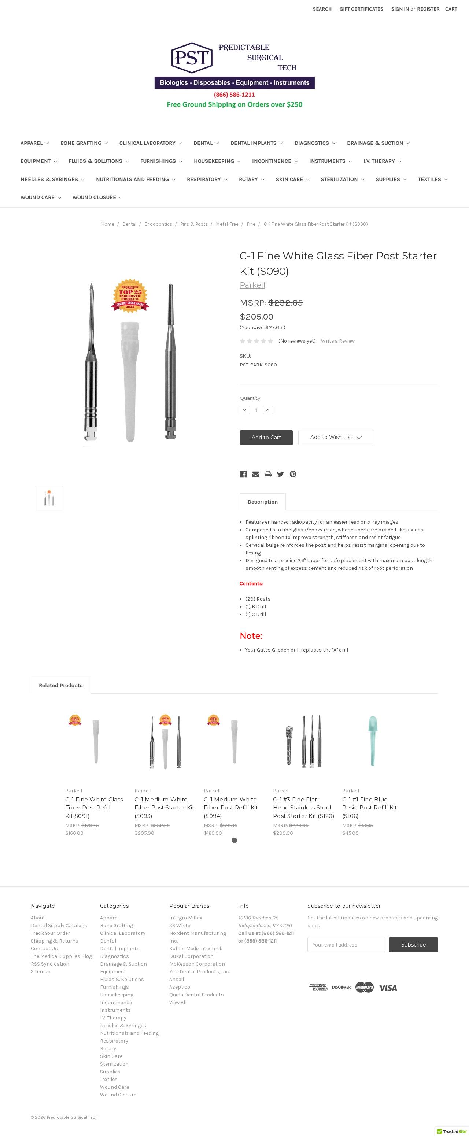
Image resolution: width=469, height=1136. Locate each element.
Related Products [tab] (61, 685)
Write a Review (338, 341)
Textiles (430, 179)
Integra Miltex (185, 918)
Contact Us (44, 948)
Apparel (32, 143)
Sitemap (41, 972)
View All (178, 1002)
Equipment (36, 161)
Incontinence (272, 161)
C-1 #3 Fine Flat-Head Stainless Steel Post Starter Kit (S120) (304, 807)
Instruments (328, 161)
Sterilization (340, 179)
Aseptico (179, 987)
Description (263, 501)
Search (322, 9)
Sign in (400, 9)
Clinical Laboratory (148, 143)
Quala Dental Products (196, 995)
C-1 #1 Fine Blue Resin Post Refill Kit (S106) (369, 807)
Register (428, 9)
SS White (179, 925)
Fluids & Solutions (96, 161)
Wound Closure (95, 197)
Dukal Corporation (191, 956)
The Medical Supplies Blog (61, 956)
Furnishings (158, 161)
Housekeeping (215, 161)
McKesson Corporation (197, 964)
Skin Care (290, 179)
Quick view (96, 742)
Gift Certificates (361, 9)
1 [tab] (234, 840)
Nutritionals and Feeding (133, 179)
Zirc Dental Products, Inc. (199, 972)
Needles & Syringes (50, 179)
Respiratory (204, 179)
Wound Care (38, 197)
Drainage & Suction (376, 143)
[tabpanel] (96, 769)
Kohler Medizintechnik (195, 948)
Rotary (249, 179)
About (38, 918)
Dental (203, 143)
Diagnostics (312, 143)
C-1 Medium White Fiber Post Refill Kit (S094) (231, 807)
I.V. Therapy (379, 161)
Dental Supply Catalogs (59, 925)
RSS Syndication (50, 964)
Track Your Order (50, 933)
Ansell (176, 979)
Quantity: (250, 398)
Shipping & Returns (54, 941)
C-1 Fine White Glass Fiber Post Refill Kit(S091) (94, 807)
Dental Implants (254, 143)
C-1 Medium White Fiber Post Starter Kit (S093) (164, 807)
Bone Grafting (81, 143)
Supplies (389, 179)
